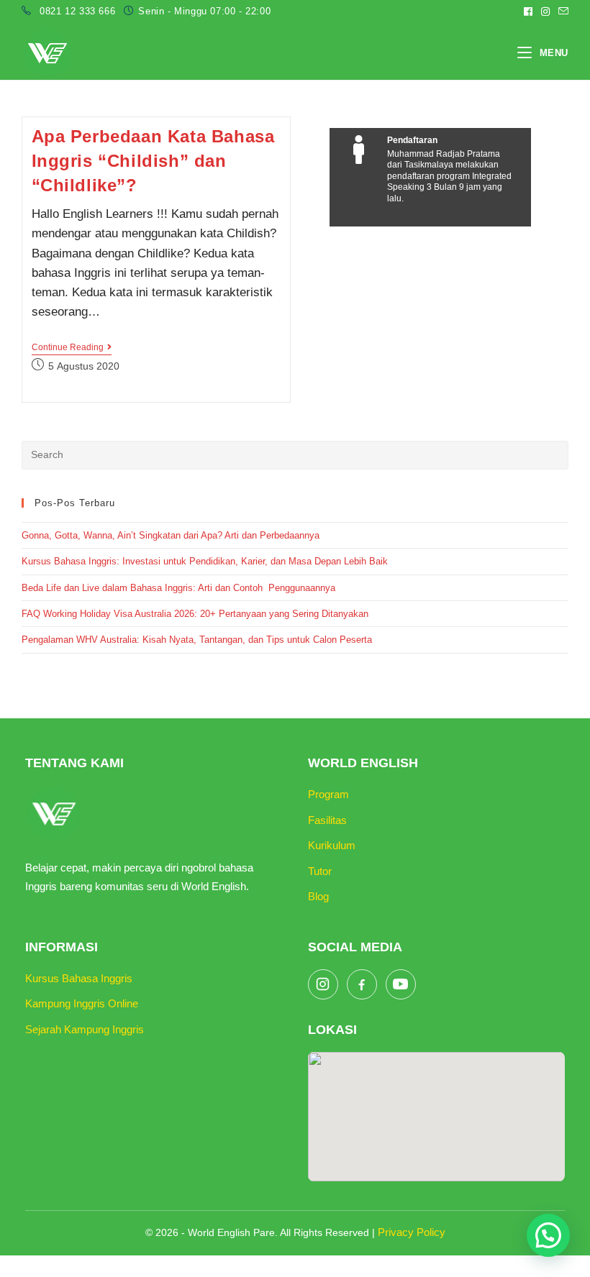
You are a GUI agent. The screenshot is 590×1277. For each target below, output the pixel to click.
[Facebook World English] (362, 984)
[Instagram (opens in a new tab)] (545, 11)
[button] (548, 1235)
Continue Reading (72, 348)
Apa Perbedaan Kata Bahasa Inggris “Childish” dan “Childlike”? (153, 160)
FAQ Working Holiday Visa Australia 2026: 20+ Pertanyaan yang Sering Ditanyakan (195, 613)
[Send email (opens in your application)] (561, 11)
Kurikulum (331, 845)
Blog (318, 896)
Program (328, 794)
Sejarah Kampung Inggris (84, 1029)
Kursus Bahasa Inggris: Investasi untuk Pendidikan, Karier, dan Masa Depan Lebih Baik (205, 561)
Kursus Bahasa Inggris (78, 978)
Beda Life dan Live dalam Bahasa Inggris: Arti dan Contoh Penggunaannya (178, 587)
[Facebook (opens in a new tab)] (528, 11)
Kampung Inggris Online (81, 1003)
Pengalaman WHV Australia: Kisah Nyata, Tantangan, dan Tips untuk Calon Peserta (197, 639)
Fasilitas (327, 820)
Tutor (320, 871)
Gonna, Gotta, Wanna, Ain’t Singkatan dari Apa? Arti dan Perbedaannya (172, 535)
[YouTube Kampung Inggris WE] (401, 984)
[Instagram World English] (323, 984)
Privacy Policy (411, 1232)
